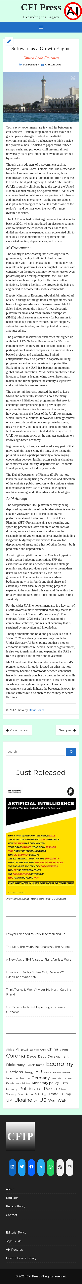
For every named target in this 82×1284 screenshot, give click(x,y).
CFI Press (41, 7)
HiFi (54, 1078)
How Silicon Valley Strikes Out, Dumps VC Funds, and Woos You (35, 975)
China (52, 1049)
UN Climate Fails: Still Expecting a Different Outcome (36, 1009)
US (42, 1100)
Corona (15, 1055)
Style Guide (14, 1241)
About (10, 1189)
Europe (47, 1072)
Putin (39, 1089)
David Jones (36, 710)
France (25, 1078)
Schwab (63, 1089)
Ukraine (23, 1100)
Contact (11, 1215)
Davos (31, 1056)
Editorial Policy (16, 1232)
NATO (64, 1083)
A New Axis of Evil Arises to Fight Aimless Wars (38, 959)
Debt (42, 1056)
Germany (41, 1077)
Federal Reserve (61, 1072)
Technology (41, 1094)
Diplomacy (15, 1065)
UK (9, 1100)
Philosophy (12, 1089)
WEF (62, 1100)
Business (34, 1050)
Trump (65, 1094)
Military (26, 1083)
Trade (53, 1094)
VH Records (14, 1249)
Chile (43, 1050)
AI (17, 1049)
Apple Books (38, 898)
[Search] (71, 752)
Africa (10, 1049)
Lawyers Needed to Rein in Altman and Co (35, 934)
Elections (14, 1072)
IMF (70, 1078)
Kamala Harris (13, 1083)
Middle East (31, 64)
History (62, 1078)
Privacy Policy (15, 1206)
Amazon (60, 898)
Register (12, 1198)
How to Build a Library (21, 1258)
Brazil (24, 1049)
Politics (27, 1088)
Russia (50, 1088)
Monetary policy (45, 1083)
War (52, 1100)
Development (58, 1056)
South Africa (25, 1094)
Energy (29, 1072)
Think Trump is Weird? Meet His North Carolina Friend (38, 992)
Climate (64, 1050)
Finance (12, 1078)
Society (11, 1094)
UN (35, 1100)
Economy (59, 1063)
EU (38, 1071)
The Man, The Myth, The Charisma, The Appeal (38, 947)
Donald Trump (35, 1065)
